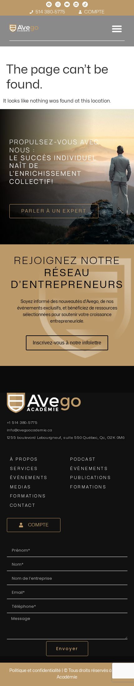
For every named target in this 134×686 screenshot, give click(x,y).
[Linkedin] (76, 4)
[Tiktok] (85, 4)
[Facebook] (49, 4)
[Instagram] (58, 4)
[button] (117, 28)
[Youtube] (67, 4)
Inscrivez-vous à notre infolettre (67, 342)
